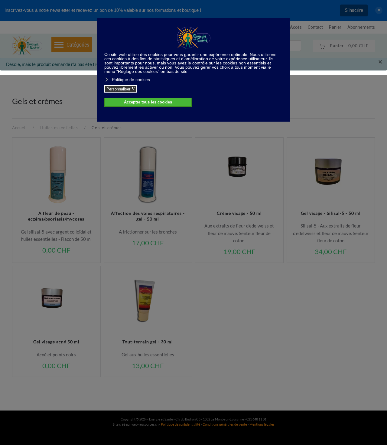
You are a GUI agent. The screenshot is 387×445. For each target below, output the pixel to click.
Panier (335, 27)
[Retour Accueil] (27, 46)
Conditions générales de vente (225, 424)
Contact (315, 27)
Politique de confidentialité (180, 424)
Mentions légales (262, 424)
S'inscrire (354, 10)
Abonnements (361, 27)
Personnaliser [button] (120, 89)
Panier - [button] (349, 45)
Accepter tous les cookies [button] (148, 102)
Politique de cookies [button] (131, 79)
